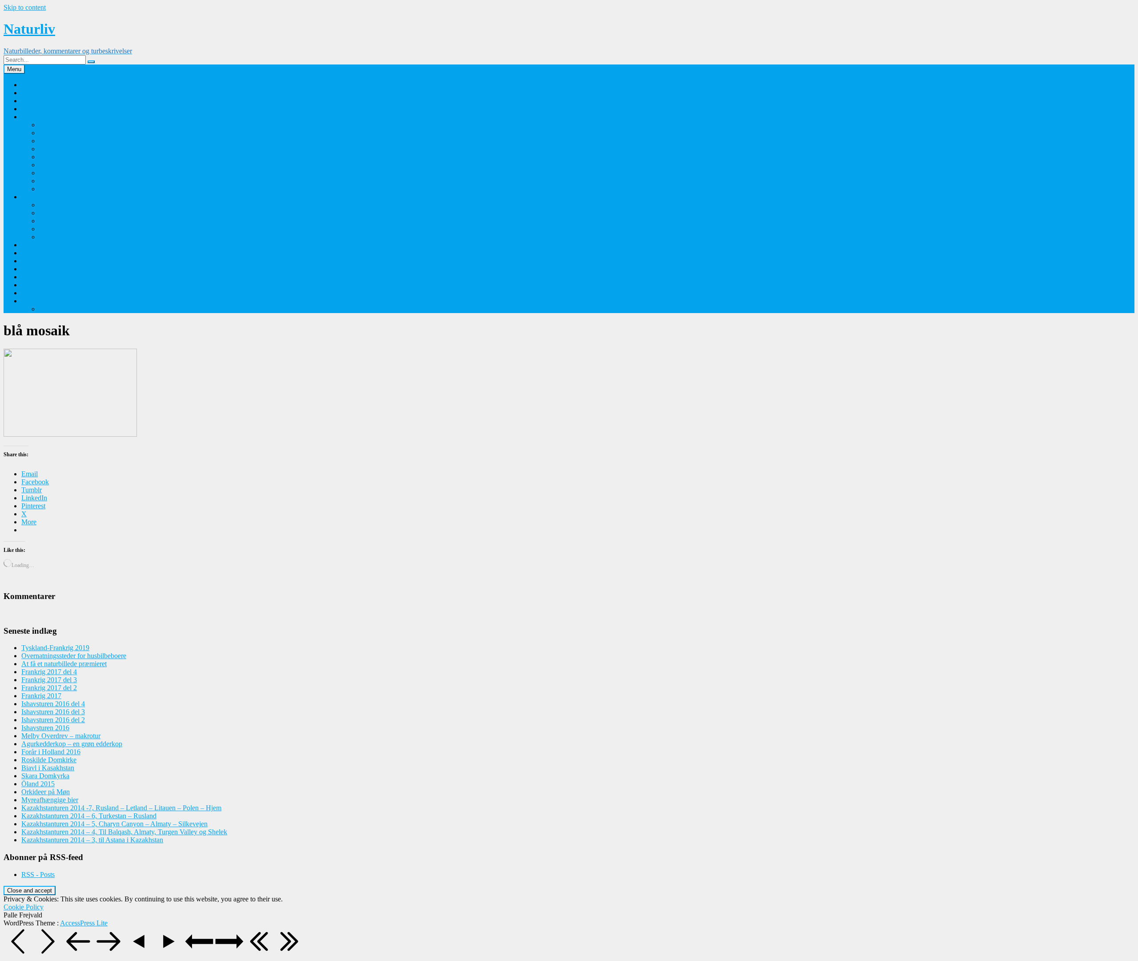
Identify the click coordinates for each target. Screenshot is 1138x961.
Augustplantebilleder (68, 221)
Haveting (34, 285)
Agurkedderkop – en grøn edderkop (71, 744)
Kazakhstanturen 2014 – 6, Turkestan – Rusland (88, 816)
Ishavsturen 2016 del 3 (53, 712)
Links (29, 253)
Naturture (34, 269)
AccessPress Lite (84, 923)
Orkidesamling (42, 101)
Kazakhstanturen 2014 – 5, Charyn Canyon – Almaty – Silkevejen (114, 824)
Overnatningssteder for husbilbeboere (73, 655)
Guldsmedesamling (48, 109)
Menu (14, 69)
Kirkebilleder (39, 277)
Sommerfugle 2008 (66, 189)
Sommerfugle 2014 (66, 141)
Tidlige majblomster (67, 213)
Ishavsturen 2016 (45, 728)
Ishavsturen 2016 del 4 (53, 704)
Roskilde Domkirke (48, 760)
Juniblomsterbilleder (67, 237)
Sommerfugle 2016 (66, 125)
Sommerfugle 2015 (66, 133)
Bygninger (36, 261)
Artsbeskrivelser (44, 293)
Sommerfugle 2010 (66, 173)
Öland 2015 (38, 784)
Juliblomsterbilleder (66, 229)
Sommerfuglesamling (51, 117)
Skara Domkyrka (45, 776)
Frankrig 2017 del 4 (49, 672)
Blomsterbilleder (44, 197)
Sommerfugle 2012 (66, 157)
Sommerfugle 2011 (65, 165)
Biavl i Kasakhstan (47, 768)
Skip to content (25, 7)
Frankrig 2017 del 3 (49, 680)
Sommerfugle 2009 (66, 181)
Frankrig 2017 (41, 696)
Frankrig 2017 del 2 (49, 688)
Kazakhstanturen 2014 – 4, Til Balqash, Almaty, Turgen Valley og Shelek (124, 832)
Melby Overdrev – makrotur (60, 736)
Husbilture (36, 301)
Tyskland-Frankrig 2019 (73, 309)
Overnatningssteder (48, 245)
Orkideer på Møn (63, 205)
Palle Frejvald (40, 84)
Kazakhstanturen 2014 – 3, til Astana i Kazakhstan (92, 840)
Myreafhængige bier (49, 800)
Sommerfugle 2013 (66, 149)
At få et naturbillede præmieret (64, 663)
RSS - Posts (38, 874)
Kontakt (32, 93)
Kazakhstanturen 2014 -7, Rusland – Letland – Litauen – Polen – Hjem (121, 808)
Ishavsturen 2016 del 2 (53, 720)
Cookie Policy (24, 907)
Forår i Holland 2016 (50, 752)
